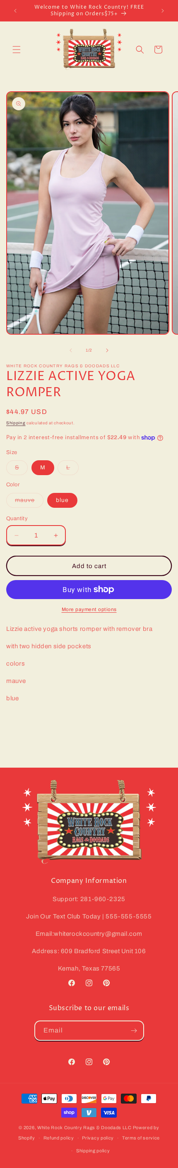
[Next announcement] (163, 11)
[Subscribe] (134, 1031)
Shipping (16, 423)
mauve (29, 502)
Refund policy (58, 1137)
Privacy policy (98, 1137)
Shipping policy (93, 1150)
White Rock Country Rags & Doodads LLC (84, 1127)
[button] (16, 49)
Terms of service (141, 1137)
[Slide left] (71, 350)
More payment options (89, 609)
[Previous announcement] (15, 11)
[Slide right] (107, 350)
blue (62, 500)
